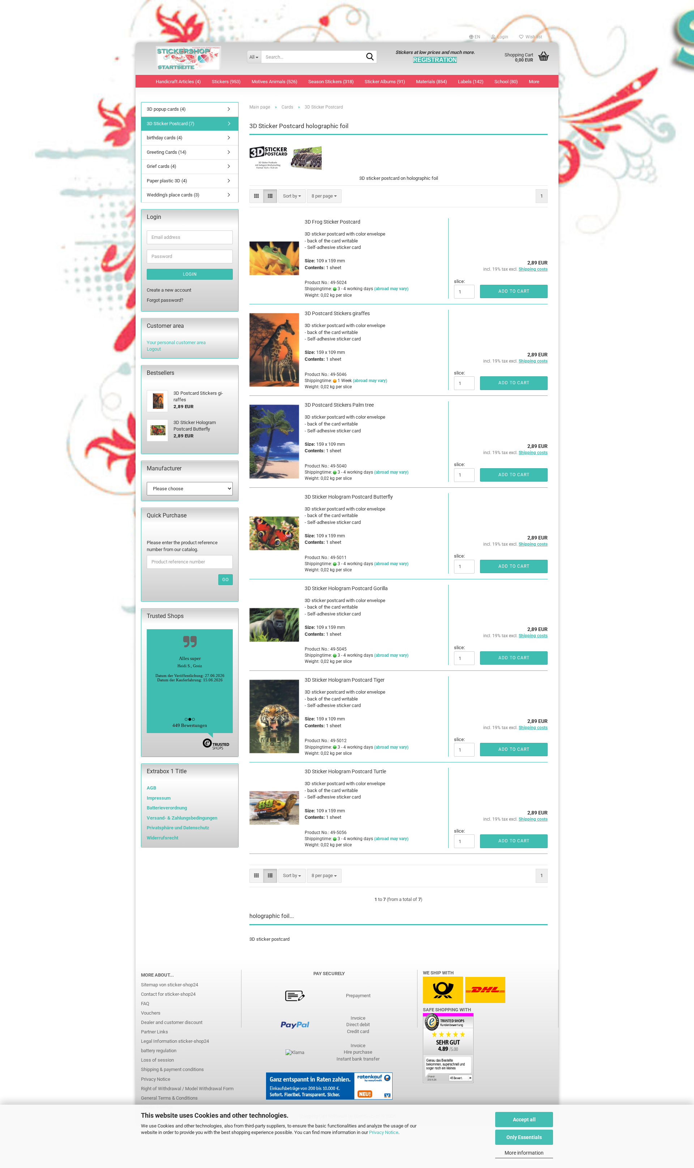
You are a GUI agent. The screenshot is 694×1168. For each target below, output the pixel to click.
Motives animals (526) (274, 81)
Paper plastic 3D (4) (167, 180)
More (534, 81)
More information (524, 1153)
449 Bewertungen (189, 725)
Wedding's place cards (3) (173, 195)
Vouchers (150, 1013)
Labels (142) (471, 81)
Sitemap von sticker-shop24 (169, 984)
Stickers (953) (226, 81)
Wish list (532, 36)
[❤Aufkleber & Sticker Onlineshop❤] (188, 58)
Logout (154, 349)
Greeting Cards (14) (167, 152)
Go (225, 579)
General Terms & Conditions (169, 1098)
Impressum (159, 798)
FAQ (145, 1003)
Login (190, 274)
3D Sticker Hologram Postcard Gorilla (346, 588)
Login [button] (501, 36)
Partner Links (154, 1031)
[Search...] (370, 57)
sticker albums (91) (385, 81)
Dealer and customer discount (171, 1022)
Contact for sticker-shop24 (168, 994)
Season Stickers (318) (331, 81)
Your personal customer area (176, 342)
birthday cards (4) (165, 137)
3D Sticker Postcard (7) (170, 123)
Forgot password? (165, 300)
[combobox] (292, 196)
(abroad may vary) (391, 288)
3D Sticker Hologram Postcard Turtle (345, 771)
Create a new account (169, 290)
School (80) (506, 81)
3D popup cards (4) (166, 109)
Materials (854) (431, 81)
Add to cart (514, 291)
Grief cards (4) (161, 166)
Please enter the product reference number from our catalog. (182, 546)
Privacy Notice (383, 1132)
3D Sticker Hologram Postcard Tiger (345, 680)
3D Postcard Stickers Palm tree (339, 405)
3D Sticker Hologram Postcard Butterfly (349, 497)
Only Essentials (524, 1137)
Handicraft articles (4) (178, 81)
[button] (475, 36)
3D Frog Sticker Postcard (332, 222)
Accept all (524, 1119)
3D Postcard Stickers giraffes (337, 313)
